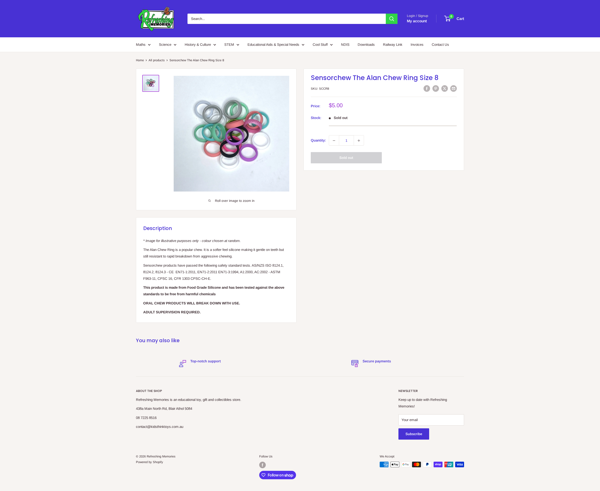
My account (417, 21)
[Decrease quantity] (334, 141)
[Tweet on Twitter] (444, 88)
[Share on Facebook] (427, 88)
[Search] (392, 19)
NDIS (345, 44)
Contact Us (440, 44)
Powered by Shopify (149, 462)
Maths (141, 44)
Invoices (417, 44)
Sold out (346, 158)
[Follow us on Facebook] (262, 465)
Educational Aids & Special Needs (273, 44)
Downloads (366, 44)
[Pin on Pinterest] (435, 88)
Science (165, 44)
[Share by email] (453, 88)
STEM (229, 44)
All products (157, 60)
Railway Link (392, 44)
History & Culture (198, 44)
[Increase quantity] (359, 141)
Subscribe (413, 434)
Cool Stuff (320, 44)
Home (140, 60)
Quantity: (318, 140)
